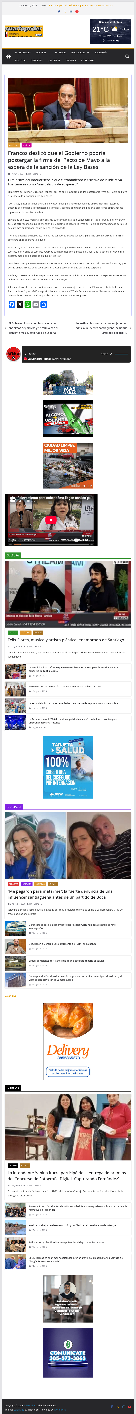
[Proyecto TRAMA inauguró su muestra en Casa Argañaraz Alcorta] (15, 689)
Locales (41, 52)
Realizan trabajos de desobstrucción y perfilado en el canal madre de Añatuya (72, 1225)
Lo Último (87, 60)
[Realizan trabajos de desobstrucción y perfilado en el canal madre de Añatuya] (15, 1227)
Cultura (71, 60)
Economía (101, 52)
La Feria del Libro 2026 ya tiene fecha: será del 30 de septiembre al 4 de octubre (73, 703)
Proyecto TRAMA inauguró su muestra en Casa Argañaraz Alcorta (65, 686)
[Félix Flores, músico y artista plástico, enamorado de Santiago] (68, 594)
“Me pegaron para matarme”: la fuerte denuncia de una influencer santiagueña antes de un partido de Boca (60, 894)
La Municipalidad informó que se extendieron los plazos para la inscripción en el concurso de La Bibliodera (74, 669)
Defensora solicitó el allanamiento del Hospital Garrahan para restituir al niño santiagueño (72, 926)
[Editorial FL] (9, 56)
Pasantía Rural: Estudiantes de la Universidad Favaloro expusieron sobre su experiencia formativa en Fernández (78, 1208)
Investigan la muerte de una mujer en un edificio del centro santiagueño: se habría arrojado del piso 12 (101, 328)
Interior (60, 52)
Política (20, 60)
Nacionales (78, 52)
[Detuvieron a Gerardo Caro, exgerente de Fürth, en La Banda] (15, 946)
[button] (48, 52)
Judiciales (54, 60)
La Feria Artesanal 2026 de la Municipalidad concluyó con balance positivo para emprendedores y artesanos (73, 721)
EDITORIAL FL (34, 174)
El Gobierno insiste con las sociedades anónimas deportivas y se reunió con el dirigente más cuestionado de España (33, 328)
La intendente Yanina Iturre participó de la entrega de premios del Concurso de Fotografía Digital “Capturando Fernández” (67, 1175)
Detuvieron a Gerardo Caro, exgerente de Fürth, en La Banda (63, 943)
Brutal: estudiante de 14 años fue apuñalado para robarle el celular (66, 960)
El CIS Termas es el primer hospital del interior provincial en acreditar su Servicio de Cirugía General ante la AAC (76, 1259)
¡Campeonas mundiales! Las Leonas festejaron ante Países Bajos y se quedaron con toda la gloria (81, 7)
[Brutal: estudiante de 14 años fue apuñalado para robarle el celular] (15, 963)
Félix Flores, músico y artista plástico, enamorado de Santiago (66, 639)
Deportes (37, 60)
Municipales (23, 52)
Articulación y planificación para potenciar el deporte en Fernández (66, 1242)
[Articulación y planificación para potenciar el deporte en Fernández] (15, 1244)
